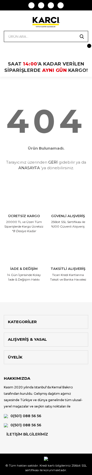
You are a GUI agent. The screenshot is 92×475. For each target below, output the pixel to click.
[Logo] (46, 22)
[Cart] (84, 48)
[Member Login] (8, 48)
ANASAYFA (29, 167)
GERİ (53, 162)
